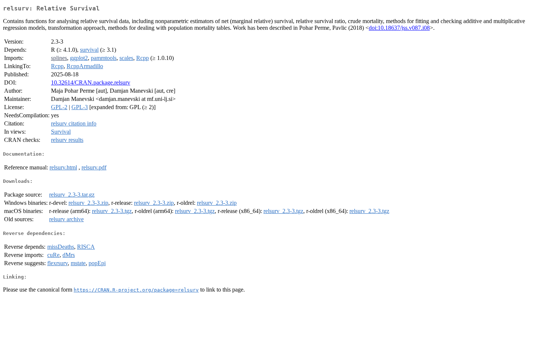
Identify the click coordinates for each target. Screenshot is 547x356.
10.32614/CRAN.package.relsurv (90, 82)
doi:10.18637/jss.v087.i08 (399, 28)
